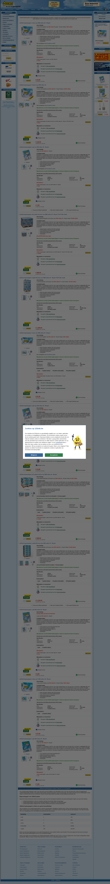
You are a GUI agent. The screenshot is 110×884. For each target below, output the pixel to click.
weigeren (34, 455)
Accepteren (54, 455)
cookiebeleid (59, 442)
